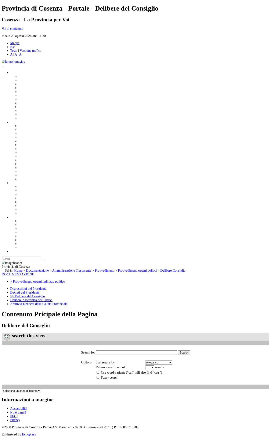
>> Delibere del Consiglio (27, 296)
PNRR (23, 152)
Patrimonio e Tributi (32, 148)
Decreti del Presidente (24, 292)
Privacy (15, 420)
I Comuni (25, 240)
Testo (13, 50)
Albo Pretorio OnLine (33, 186)
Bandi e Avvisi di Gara (34, 190)
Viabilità (24, 171)
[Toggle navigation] (3, 66)
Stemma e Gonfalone (33, 221)
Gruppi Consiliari (30, 95)
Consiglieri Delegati (32, 84)
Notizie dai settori (30, 114)
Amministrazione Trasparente (38, 202)
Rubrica (15, 251)
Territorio (25, 236)
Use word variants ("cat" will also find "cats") (131, 372)
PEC (13, 416)
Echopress (29, 434)
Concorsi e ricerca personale (37, 194)
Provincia (16, 217)
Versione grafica (30, 50)
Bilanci (23, 198)
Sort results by (105, 362)
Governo (16, 72)
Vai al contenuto (12, 28)
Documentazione (21, 183)
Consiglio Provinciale (33, 80)
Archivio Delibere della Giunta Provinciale (38, 304)
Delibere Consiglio (172, 270)
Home (18, 270)
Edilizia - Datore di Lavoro (37, 167)
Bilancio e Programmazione (37, 133)
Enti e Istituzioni (29, 247)
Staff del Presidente (31, 179)
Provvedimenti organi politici (137, 270)
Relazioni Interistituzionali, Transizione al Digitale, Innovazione (61, 145)
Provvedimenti (104, 270)
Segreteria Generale (32, 175)
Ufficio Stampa (29, 110)
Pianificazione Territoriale (36, 160)
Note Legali (18, 412)
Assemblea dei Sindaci (34, 88)
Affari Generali (29, 129)
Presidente (25, 76)
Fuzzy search (109, 377)
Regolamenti (27, 213)
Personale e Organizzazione (37, 137)
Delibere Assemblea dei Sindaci (31, 300)
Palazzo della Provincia (34, 224)
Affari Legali (27, 141)
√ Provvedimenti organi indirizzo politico (37, 281)
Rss (12, 47)
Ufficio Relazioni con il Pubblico (41, 107)
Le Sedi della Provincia (34, 228)
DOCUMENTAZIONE (18, 274)
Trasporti (24, 156)
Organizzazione (20, 122)
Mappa (14, 43)
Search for (88, 352)
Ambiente (25, 164)
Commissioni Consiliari (34, 91)
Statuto (23, 209)
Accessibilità (18, 408)
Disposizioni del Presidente (28, 288)
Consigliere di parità (32, 99)
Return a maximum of (110, 367)
